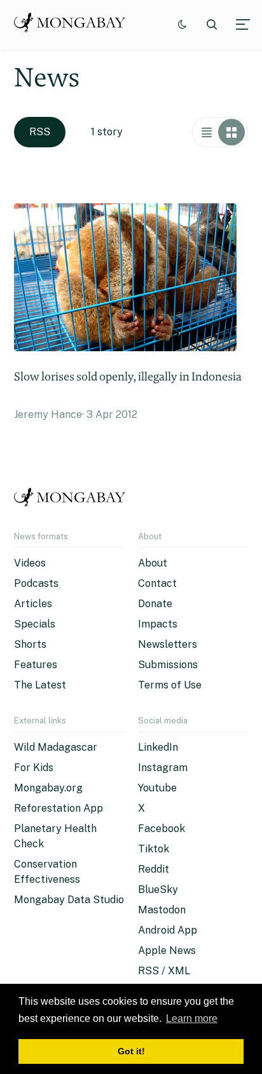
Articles (33, 604)
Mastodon (162, 910)
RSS (39, 132)
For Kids (33, 768)
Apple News (167, 950)
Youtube (157, 788)
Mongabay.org (48, 788)
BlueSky (158, 889)
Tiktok (153, 849)
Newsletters (167, 644)
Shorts (30, 644)
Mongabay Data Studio (69, 900)
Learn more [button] (191, 1018)
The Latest (40, 685)
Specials (34, 624)
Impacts (157, 624)
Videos (30, 563)
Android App (167, 930)
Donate (155, 604)
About (152, 563)
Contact (157, 583)
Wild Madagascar (55, 747)
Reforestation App (58, 808)
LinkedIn (158, 747)
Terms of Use (170, 685)
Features (35, 665)
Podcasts (36, 583)
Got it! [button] (131, 1051)
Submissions (168, 665)
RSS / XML (164, 971)
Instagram (163, 768)
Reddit (153, 869)
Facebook (161, 828)
